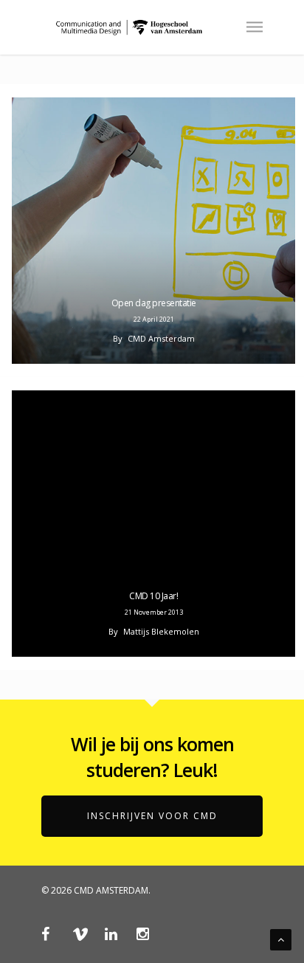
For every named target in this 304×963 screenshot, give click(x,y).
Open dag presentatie (153, 303)
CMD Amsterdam (161, 338)
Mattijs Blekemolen (161, 631)
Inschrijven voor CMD (152, 816)
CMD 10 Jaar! (153, 596)
